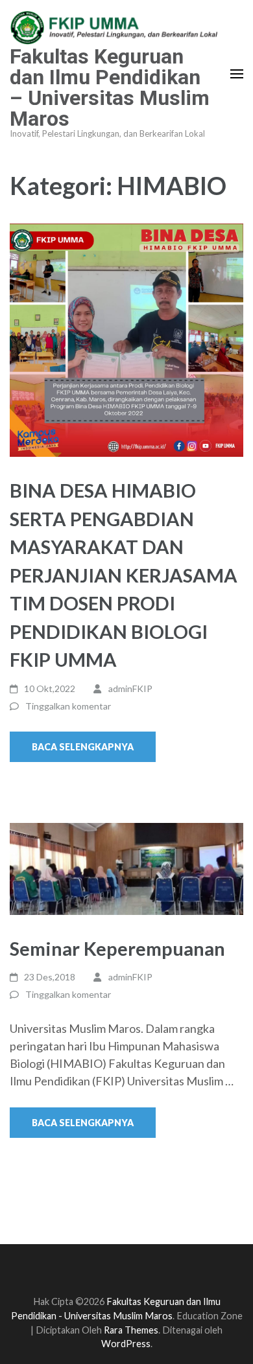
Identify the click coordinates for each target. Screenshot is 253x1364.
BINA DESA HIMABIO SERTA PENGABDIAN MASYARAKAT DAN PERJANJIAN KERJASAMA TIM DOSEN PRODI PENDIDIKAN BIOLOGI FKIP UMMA (123, 575)
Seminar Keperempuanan (117, 948)
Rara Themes (131, 1329)
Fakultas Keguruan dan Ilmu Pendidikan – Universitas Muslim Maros (110, 87)
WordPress (126, 1343)
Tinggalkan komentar (68, 705)
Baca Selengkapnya (83, 746)
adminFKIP (130, 688)
